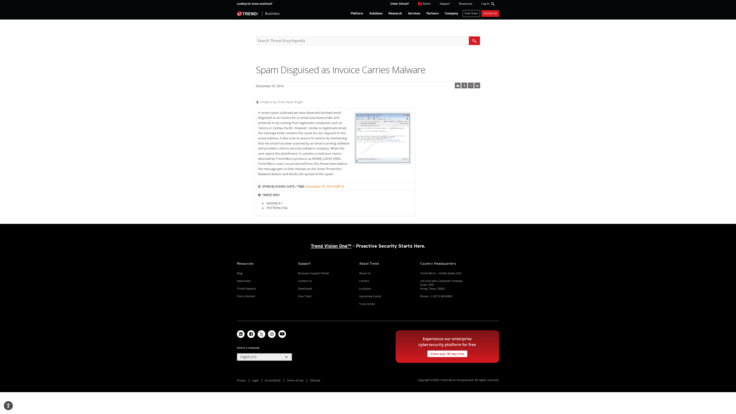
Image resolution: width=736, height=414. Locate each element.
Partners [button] (432, 13)
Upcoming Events (370, 296)
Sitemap (315, 380)
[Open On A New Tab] (471, 85)
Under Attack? (399, 3)
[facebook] (464, 85)
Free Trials (470, 12)
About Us (365, 273)
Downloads (305, 288)
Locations (365, 288)
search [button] (493, 4)
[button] (264, 357)
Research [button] (395, 13)
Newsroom (244, 281)
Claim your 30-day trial (445, 353)
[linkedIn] (477, 85)
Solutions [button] (375, 13)
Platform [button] (357, 13)
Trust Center (367, 304)
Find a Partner (246, 296)
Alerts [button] (424, 3)
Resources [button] (465, 3)
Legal (255, 380)
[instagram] (272, 334)
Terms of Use (295, 380)
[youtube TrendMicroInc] (282, 334)
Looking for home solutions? (254, 3)
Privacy (241, 380)
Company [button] (451, 13)
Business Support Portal (313, 273)
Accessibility (273, 380)
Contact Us (490, 13)
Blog (239, 273)
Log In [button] (485, 3)
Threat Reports (246, 288)
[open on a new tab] (261, 334)
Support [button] (445, 3)
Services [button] (414, 13)
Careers (364, 281)
